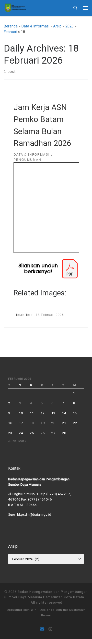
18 (32, 423)
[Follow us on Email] (42, 629)
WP (33, 610)
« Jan (12, 441)
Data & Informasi (35, 26)
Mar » (22, 441)
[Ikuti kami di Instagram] (50, 629)
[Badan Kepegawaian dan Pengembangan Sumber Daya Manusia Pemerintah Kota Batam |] (15, 7)
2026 (69, 26)
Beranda (11, 26)
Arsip (57, 26)
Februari (10, 32)
